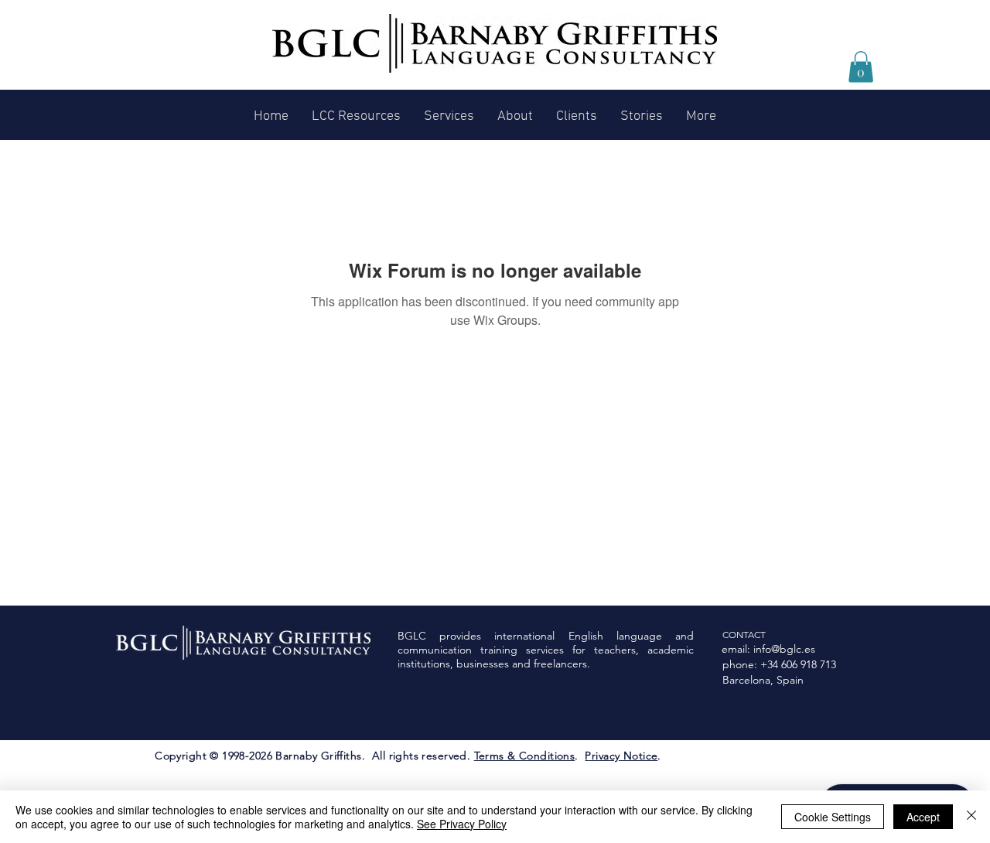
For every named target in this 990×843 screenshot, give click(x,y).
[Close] (971, 817)
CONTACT (744, 634)
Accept (923, 816)
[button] (861, 67)
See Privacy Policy (462, 823)
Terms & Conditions (524, 756)
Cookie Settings (832, 816)
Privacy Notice (621, 756)
